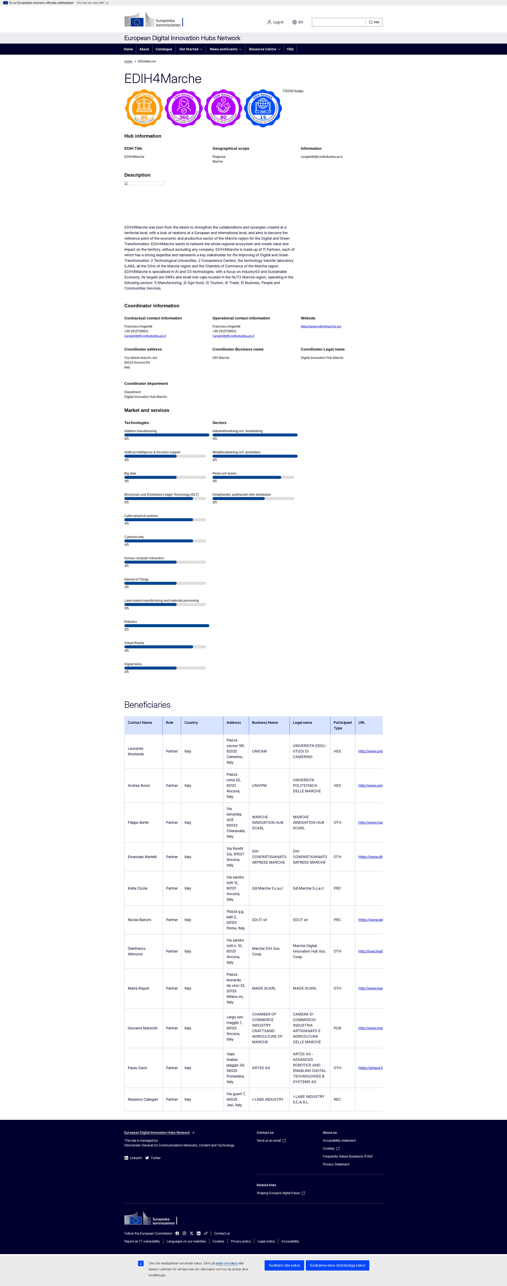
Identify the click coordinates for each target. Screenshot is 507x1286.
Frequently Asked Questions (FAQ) (348, 1156)
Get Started (188, 49)
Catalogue (164, 49)
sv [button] (300, 22)
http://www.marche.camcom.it (382, 1028)
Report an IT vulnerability (142, 1241)
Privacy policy (241, 1241)
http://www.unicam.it (374, 751)
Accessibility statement (339, 1140)
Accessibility (290, 1241)
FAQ (290, 49)
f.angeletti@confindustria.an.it (145, 336)
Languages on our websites (186, 1241)
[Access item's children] (202, 49)
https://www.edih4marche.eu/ (321, 326)
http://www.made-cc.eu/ (377, 988)
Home (128, 49)
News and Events (223, 49)
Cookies (218, 1241)
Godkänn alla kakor (284, 1265)
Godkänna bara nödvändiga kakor (337, 1265)
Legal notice (266, 1241)
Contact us (222, 1233)
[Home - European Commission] (156, 20)
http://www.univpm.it (374, 785)
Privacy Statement (336, 1164)
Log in (278, 22)
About (144, 49)
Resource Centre (262, 49)
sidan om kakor (226, 1263)
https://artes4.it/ (371, 1068)
